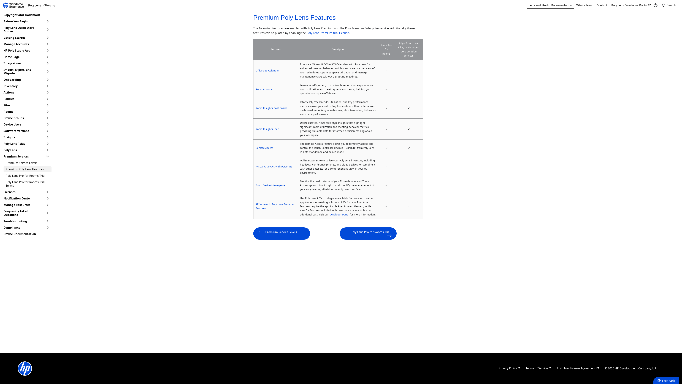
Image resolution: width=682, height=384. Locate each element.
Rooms (8, 112)
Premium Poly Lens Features (25, 169)
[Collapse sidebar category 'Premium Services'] (48, 156)
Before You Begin (16, 21)
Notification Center (17, 198)
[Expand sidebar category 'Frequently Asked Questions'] (48, 213)
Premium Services (16, 156)
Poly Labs (10, 150)
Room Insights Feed (267, 129)
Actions (9, 92)
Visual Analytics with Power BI (274, 166)
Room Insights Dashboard (271, 108)
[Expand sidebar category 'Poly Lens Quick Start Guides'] (48, 29)
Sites (7, 105)
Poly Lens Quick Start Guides (19, 29)
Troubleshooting (15, 221)
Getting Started (15, 38)
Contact (602, 5)
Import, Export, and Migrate (17, 71)
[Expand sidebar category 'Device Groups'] (48, 118)
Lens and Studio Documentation (550, 5)
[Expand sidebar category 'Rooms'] (48, 111)
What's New (584, 5)
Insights (9, 137)
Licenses (9, 192)
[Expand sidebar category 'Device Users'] (48, 124)
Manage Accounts (16, 44)
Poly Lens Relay (14, 144)
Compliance (12, 228)
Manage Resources (17, 205)
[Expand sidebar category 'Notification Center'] (48, 198)
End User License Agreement (576, 368)
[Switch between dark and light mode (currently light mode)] (655, 5)
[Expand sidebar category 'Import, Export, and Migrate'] (48, 71)
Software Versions (16, 131)
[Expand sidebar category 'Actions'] (48, 92)
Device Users (12, 124)
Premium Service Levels (21, 163)
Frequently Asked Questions (16, 213)
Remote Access (264, 148)
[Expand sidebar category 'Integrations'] (48, 63)
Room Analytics (265, 89)
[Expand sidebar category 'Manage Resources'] (48, 205)
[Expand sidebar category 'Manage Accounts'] (48, 44)
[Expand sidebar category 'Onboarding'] (48, 79)
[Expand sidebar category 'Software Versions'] (48, 131)
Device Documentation (20, 234)
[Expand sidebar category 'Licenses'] (48, 192)
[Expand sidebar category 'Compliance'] (48, 227)
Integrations (12, 63)
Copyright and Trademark (22, 15)
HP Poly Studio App (17, 50)
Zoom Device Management (271, 185)
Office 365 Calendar (267, 70)
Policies (9, 99)
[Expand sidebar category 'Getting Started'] (48, 38)
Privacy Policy (508, 368)
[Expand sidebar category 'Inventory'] (48, 86)
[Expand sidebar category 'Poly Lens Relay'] (48, 143)
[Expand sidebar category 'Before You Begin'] (48, 21)
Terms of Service (537, 368)
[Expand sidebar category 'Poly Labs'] (48, 150)
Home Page (12, 57)
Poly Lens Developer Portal (629, 5)
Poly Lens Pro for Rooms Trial (25, 176)
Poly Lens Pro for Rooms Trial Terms (25, 184)
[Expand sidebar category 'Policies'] (48, 99)
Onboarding (12, 80)
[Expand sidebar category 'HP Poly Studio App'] (48, 50)
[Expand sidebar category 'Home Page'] (48, 57)
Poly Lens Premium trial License (328, 33)
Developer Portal (339, 214)
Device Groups (14, 118)
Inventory (11, 86)
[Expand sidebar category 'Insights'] (48, 137)
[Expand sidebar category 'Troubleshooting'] (48, 221)
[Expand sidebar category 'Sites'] (48, 105)
